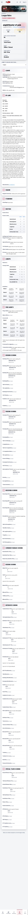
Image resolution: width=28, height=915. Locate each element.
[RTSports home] (8, 2)
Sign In (24, 2)
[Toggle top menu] (2, 2)
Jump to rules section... (9, 62)
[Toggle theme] (17, 2)
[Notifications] (20, 2)
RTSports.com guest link (19, 27)
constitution (12, 184)
